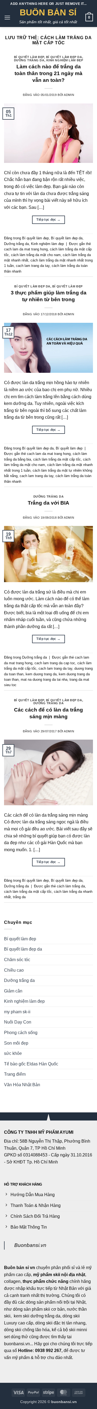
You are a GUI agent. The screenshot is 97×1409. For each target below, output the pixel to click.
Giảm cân (13, 991)
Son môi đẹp (16, 1043)
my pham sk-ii (17, 1011)
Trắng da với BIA (48, 503)
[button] (7, 17)
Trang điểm (15, 1074)
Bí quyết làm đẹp (29, 57)
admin (69, 94)
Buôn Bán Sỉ (48, 12)
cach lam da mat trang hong (26, 249)
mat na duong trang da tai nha (44, 679)
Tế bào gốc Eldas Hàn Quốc (31, 1064)
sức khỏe (13, 1053)
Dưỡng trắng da (29, 60)
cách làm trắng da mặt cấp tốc (57, 459)
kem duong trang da (41, 674)
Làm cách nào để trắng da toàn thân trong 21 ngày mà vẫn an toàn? (48, 73)
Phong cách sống (20, 1032)
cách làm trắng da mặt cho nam (36, 255)
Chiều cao (14, 970)
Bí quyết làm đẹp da (64, 57)
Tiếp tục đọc (48, 220)
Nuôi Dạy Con (17, 1022)
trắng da (19, 897)
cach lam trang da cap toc (54, 663)
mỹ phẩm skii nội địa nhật (59, 1274)
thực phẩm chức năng (45, 1281)
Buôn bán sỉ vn (19, 1267)
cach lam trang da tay (33, 266)
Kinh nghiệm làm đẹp (64, 60)
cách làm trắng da (71, 886)
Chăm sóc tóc (17, 959)
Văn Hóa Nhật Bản (22, 1084)
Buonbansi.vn (30, 1245)
